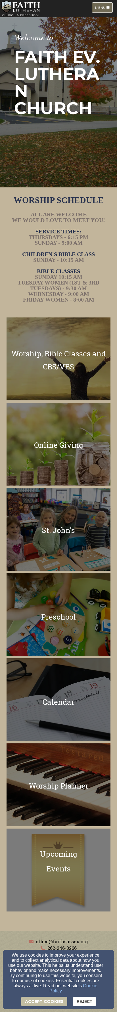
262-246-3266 (62, 948)
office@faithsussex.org (62, 941)
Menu (104, 7)
